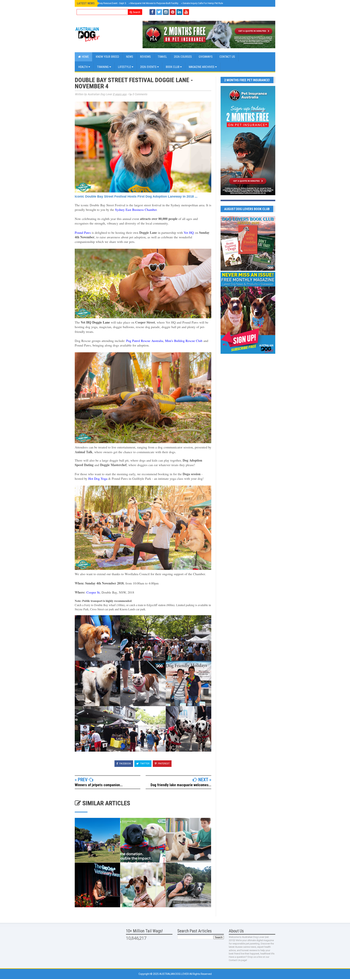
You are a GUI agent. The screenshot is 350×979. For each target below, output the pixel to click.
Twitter (144, 763)
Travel (162, 56)
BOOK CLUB (173, 67)
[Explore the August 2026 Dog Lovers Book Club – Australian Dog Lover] (248, 269)
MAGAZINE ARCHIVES (202, 67)
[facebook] (152, 12)
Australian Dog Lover (174, 973)
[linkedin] (179, 12)
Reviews (145, 56)
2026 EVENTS (148, 67)
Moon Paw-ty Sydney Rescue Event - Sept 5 (102, 3)
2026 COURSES (183, 56)
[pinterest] (173, 12)
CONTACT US (227, 56)
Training (103, 67)
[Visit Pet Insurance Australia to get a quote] (209, 34)
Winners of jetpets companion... (99, 785)
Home (85, 56)
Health (83, 67)
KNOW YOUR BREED (107, 56)
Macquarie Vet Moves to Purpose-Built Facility (153, 3)
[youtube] (186, 12)
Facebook (125, 763)
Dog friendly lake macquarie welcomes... (181, 785)
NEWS (129, 56)
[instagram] (166, 12)
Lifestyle (125, 67)
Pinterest (164, 763)
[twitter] (159, 12)
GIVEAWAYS (206, 56)
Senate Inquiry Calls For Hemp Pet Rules (202, 3)
